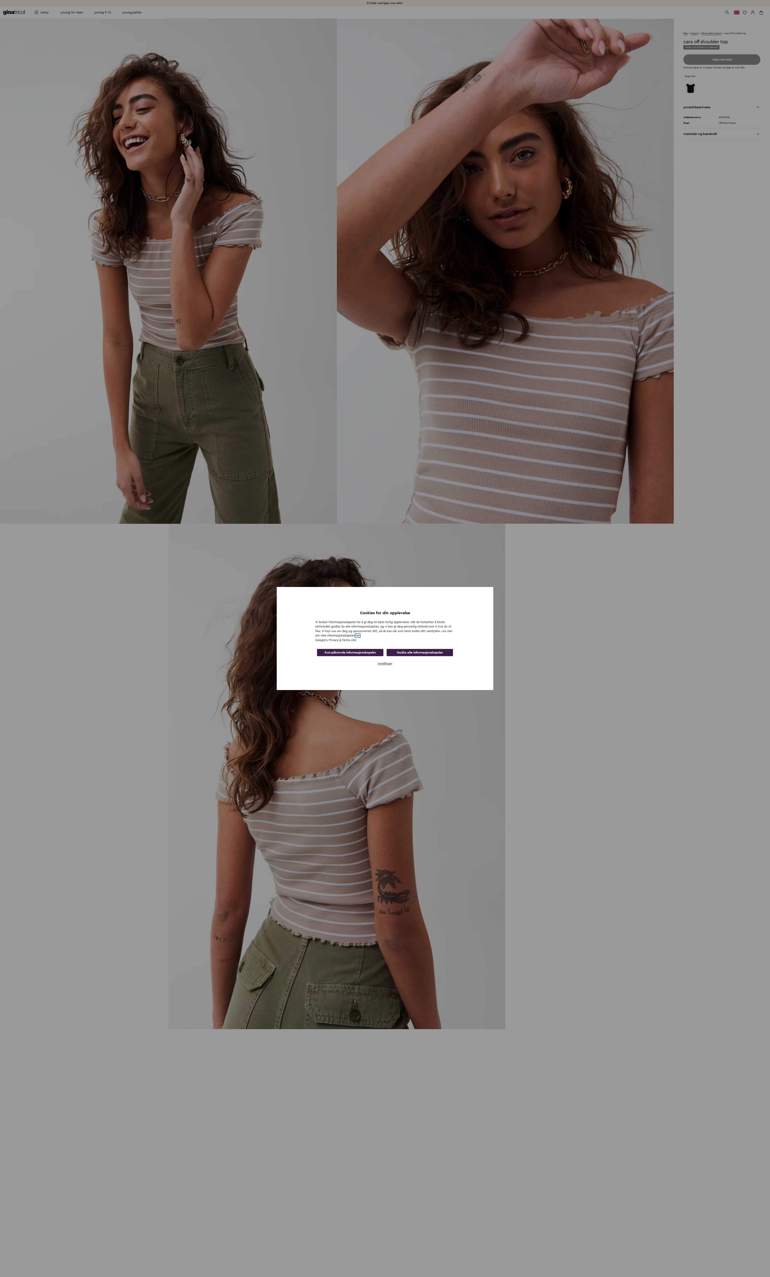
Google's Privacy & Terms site (335, 640)
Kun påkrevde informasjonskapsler (350, 652)
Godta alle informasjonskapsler (420, 652)
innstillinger (385, 663)
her (358, 635)
